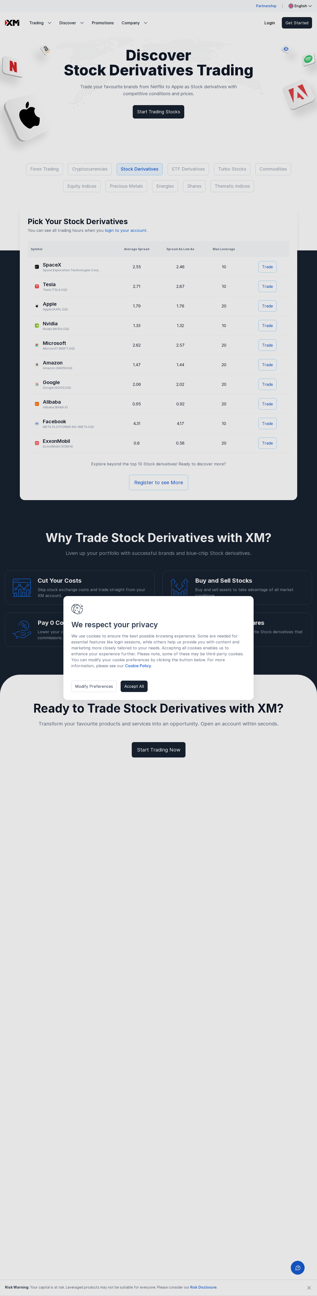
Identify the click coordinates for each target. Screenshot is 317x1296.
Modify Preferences (94, 686)
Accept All (134, 686)
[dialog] (158, 648)
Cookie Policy (138, 665)
